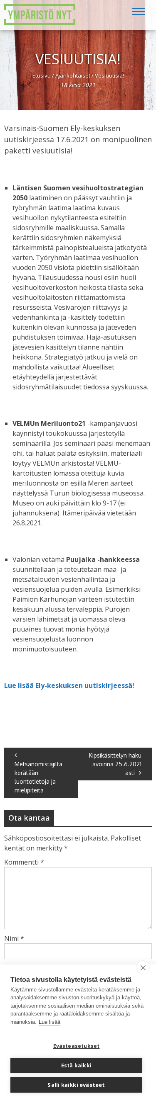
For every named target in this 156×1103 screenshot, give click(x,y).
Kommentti (24, 862)
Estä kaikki (76, 1065)
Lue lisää (49, 1022)
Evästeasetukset (76, 1046)
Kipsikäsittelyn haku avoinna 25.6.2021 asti (115, 764)
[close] (143, 967)
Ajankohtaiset (72, 75)
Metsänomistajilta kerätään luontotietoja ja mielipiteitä (38, 777)
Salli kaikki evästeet (76, 1084)
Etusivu (41, 75)
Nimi (14, 938)
